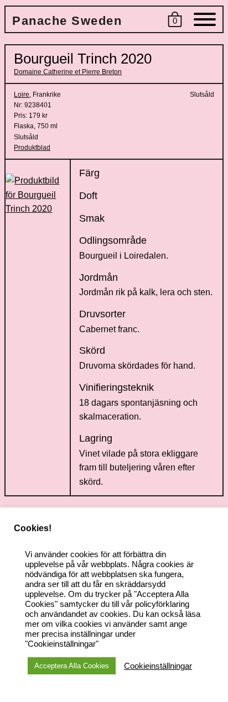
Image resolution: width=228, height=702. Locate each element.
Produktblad (32, 147)
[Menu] (205, 21)
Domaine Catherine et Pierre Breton (68, 72)
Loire (21, 94)
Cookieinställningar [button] (158, 666)
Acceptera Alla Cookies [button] (71, 666)
